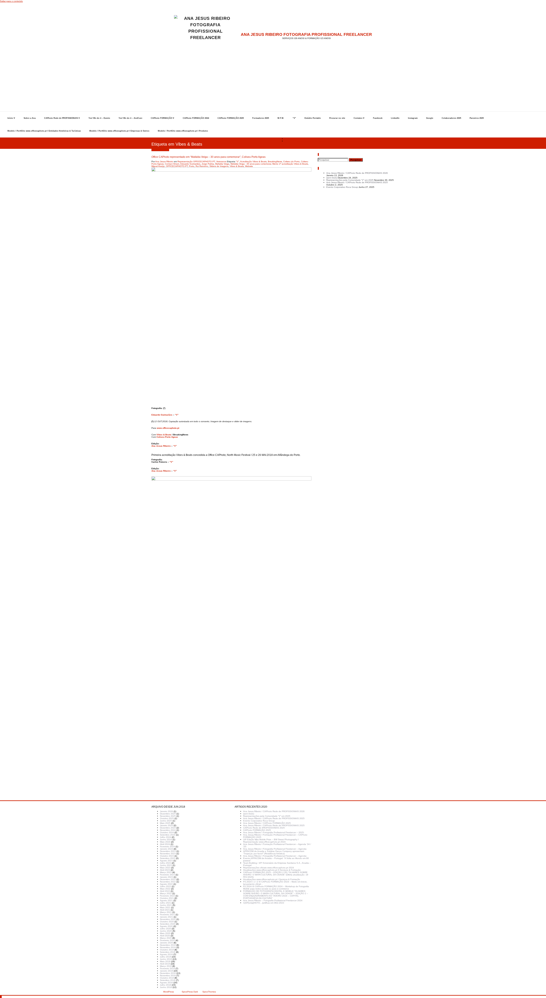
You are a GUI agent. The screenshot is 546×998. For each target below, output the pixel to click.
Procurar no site (337, 118)
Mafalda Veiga (222, 164)
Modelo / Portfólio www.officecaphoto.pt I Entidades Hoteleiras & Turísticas (44, 131)
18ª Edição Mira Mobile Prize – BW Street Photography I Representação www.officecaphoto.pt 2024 (271, 840)
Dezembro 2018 (168, 973)
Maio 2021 (165, 907)
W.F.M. (280, 118)
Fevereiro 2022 (167, 896)
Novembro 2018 (168, 975)
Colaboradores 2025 (451, 118)
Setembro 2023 (167, 858)
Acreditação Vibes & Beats (253, 161)
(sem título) (331, 178)
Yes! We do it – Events (99, 118)
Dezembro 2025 (168, 814)
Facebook (377, 118)
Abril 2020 (165, 935)
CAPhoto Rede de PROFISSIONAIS (61, 118)
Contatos (358, 118)
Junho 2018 (166, 987)
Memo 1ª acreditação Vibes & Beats (290, 164)
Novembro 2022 (168, 882)
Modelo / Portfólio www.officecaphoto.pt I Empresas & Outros (119, 131)
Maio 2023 (165, 867)
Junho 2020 (166, 931)
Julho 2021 (165, 903)
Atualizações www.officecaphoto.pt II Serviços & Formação (272, 870)
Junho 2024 (166, 839)
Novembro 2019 (168, 947)
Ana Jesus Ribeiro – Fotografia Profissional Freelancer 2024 (272, 900)
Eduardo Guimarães (190, 164)
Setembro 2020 (167, 924)
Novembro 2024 (168, 830)
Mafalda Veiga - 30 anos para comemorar (251, 164)
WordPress (168, 992)
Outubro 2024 (167, 832)
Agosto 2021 (166, 900)
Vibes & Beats (237, 166)
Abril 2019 (165, 964)
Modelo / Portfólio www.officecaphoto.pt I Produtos (183, 131)
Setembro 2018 (167, 980)
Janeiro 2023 (166, 877)
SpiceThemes (209, 992)
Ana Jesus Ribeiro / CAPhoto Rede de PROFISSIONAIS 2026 (357, 173)
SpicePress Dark (190, 992)
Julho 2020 (165, 928)
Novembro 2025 (168, 816)
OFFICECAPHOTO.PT (177, 166)
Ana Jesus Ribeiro (164, 161)
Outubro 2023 (167, 856)
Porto (191, 166)
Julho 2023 (165, 863)
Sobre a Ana (30, 118)
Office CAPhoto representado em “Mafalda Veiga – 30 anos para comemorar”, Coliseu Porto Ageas (333, 141)
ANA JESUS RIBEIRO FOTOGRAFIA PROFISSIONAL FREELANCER (306, 34)
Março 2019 (166, 966)
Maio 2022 (165, 889)
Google (429, 118)
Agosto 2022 (166, 884)
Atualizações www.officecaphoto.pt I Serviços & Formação (271, 879)
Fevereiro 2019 (167, 968)
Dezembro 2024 (168, 828)
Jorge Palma (208, 164)
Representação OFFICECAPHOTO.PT (196, 161)
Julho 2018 (165, 985)
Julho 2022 (165, 886)
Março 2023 (166, 872)
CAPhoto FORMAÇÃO (161, 118)
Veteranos (221, 161)
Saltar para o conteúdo (11, 1)
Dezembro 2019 (168, 945)
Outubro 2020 (167, 921)
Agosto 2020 (166, 926)
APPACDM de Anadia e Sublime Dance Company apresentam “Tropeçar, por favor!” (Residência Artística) (273, 852)
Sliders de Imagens (218, 166)
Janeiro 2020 (166, 943)
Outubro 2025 (167, 818)
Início (10, 118)
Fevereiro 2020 (167, 940)
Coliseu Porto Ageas (167, 437)
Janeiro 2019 (166, 971)
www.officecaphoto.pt (168, 428)
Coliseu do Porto (291, 161)
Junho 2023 (166, 865)
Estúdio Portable (313, 118)
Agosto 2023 (166, 860)
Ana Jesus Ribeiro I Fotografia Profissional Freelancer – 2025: (273, 832)
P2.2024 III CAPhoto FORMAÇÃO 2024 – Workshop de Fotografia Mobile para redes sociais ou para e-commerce (276, 887)
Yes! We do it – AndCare (130, 118)
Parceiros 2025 (477, 118)
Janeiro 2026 (166, 811)
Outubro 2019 (167, 950)
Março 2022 (166, 893)
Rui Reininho (202, 166)
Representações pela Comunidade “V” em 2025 (349, 180)
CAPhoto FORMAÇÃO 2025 (231, 118)
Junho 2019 (166, 959)
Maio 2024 (165, 842)
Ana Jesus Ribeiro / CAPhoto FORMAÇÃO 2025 (267, 823)
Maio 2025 (165, 823)
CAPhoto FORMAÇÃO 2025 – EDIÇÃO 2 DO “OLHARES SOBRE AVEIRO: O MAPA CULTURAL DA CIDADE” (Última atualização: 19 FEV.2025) (275, 874)
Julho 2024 (165, 837)
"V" (237, 161)
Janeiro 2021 (166, 917)
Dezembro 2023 (168, 851)
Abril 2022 (165, 891)
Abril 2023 (165, 870)
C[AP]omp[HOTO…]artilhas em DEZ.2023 (263, 903)
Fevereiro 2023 (167, 874)
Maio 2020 (165, 933)
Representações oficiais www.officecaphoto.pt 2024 (268, 867)
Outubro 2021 (167, 898)
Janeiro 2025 (166, 825)
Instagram (413, 118)
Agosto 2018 (166, 982)
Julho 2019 (165, 957)
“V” (294, 118)
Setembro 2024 (167, 835)
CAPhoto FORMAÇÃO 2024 (196, 118)
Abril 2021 (165, 910)
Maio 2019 (165, 961)
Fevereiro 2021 (167, 914)
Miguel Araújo (158, 166)
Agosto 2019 (166, 954)
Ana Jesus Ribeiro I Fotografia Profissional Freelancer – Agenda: (275, 849)
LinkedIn (395, 118)
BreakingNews (275, 161)
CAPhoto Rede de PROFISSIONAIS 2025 (264, 828)
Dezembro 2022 (168, 879)
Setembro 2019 (167, 952)
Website (249, 166)
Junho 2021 (166, 905)
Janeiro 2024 (166, 849)
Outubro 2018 (167, 978)
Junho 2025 (166, 821)
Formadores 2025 (260, 118)
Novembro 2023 (168, 853)
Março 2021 (166, 912)
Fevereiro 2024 (167, 846)
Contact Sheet (172, 164)
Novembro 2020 (168, 919)
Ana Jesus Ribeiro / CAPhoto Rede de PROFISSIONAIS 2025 (357, 182)
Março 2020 (166, 938)
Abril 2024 (165, 844)
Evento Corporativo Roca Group (342, 187)
